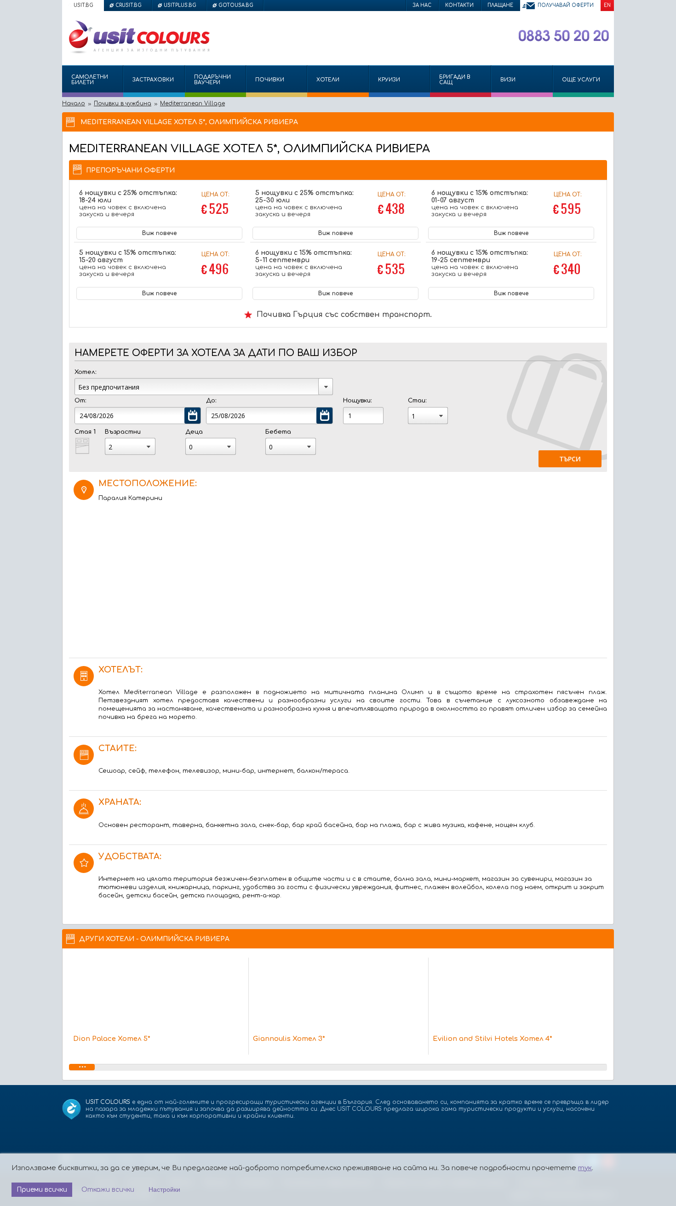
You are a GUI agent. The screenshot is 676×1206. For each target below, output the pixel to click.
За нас (421, 5)
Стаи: (417, 400)
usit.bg (83, 5)
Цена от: (215, 204)
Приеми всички (42, 1189)
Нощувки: (357, 400)
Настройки (164, 1189)
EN (607, 5)
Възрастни (123, 432)
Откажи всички (107, 1189)
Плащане (500, 5)
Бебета (278, 432)
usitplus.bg (180, 5)
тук (585, 1168)
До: (211, 400)
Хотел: (85, 372)
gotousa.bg (235, 5)
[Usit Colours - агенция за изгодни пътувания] (138, 52)
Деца (194, 432)
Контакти (459, 5)
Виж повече (159, 233)
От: (80, 400)
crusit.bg (128, 5)
